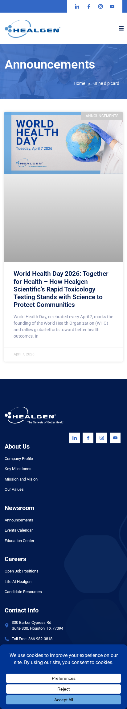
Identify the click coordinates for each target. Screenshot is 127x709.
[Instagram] (101, 438)
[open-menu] (121, 28)
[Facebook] (88, 438)
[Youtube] (115, 438)
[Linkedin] (74, 438)
